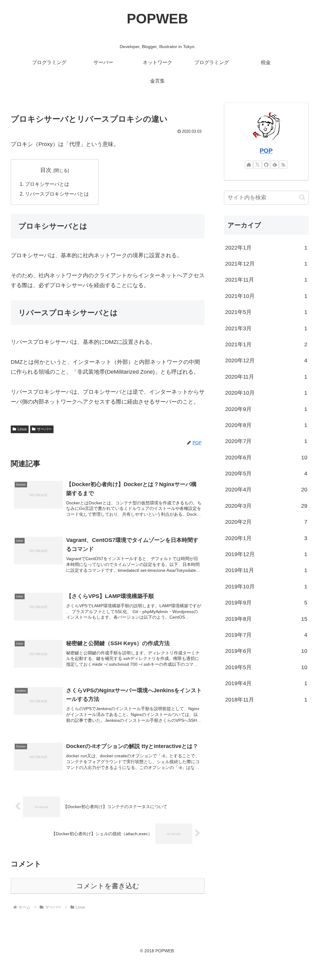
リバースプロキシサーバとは (57, 194)
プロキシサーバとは (47, 184)
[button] (302, 197)
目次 (45, 170)
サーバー (44, 429)
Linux (22, 429)
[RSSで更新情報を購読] (283, 165)
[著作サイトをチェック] (249, 165)
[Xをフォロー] (257, 165)
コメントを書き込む (107, 886)
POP (266, 150)
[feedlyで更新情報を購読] (275, 165)
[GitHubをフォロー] (266, 165)
